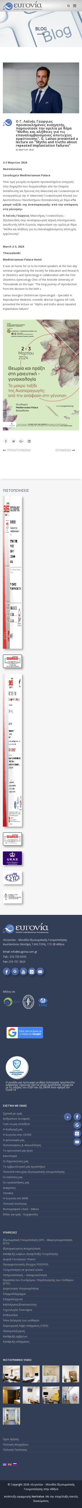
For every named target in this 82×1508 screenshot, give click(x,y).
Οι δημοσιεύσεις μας (15, 1161)
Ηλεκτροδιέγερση (14, 1331)
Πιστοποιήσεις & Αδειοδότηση (22, 1145)
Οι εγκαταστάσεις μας (16, 1182)
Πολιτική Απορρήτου (16, 1444)
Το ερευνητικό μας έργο (18, 1150)
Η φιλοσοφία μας (13, 1140)
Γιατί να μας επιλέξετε (16, 1124)
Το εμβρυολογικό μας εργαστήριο (24, 1166)
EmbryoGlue (10, 1315)
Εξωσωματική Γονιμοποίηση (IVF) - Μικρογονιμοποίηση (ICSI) (37, 1241)
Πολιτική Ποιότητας (15, 1449)
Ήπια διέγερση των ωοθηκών (21, 1320)
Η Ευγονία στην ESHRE (17, 1134)
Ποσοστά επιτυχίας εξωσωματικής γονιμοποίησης (34, 1172)
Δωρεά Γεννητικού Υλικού (19, 1259)
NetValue (38, 1496)
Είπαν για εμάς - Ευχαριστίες (20, 1214)
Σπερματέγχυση (13, 1299)
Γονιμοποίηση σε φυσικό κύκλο (23, 1270)
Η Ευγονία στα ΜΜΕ (15, 1198)
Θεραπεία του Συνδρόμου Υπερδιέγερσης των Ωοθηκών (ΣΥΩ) (38, 1281)
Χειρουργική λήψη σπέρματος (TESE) (25, 1325)
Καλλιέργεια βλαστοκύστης (20, 1304)
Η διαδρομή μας (13, 1129)
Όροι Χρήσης (11, 1439)
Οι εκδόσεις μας (13, 1177)
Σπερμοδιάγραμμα (14, 1294)
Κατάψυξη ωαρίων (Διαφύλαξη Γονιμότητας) (30, 1254)
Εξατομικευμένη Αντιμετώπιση (21, 1248)
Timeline (8, 1193)
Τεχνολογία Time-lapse (17, 1310)
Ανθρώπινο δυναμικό (16, 1118)
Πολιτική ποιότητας (15, 1203)
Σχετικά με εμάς (12, 1113)
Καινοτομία (10, 1156)
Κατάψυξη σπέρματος (16, 1341)
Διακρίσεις (9, 1188)
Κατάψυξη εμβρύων (15, 1336)
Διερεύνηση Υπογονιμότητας (21, 1288)
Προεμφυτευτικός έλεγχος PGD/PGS (25, 1264)
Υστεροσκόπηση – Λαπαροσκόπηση (25, 1275)
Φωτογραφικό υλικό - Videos (21, 1209)
